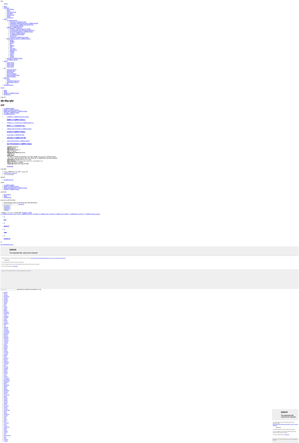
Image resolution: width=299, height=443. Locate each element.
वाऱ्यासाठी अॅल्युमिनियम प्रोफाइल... (16, 132)
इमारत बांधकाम (10, 72)
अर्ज (4, 68)
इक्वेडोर (11, 40)
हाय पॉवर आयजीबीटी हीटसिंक (16, 26)
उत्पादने (5, 19)
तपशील (11, 166)
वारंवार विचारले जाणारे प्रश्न (13, 81)
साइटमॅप (30, 212)
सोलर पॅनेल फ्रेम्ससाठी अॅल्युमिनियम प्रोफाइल (19, 144)
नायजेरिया (12, 53)
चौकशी (8, 166)
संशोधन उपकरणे (10, 64)
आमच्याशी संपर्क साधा (8, 85)
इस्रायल (12, 55)
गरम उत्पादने (24, 212)
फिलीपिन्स (12, 41)
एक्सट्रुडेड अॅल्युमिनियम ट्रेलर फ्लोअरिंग (58, 214)
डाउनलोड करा (10, 17)
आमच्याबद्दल (6, 8)
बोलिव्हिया (12, 46)
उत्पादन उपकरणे (10, 62)
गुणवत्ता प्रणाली (10, 67)
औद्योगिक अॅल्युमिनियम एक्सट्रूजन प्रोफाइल (20, 29)
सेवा (8, 83)
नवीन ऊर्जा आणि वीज (11, 69)
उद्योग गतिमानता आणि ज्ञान (13, 82)
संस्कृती (8, 16)
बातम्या (8, 79)
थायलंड (11, 54)
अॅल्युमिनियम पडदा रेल (12, 60)
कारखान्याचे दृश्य (10, 15)
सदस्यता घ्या (21, 204)
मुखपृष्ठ (5, 6)
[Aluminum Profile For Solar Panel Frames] (18, 141)
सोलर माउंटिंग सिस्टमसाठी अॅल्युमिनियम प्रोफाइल (21, 32)
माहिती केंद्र (6, 78)
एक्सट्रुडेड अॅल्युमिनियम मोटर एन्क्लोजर (19, 37)
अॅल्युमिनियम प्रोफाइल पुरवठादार (92, 214)
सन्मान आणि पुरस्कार (11, 12)
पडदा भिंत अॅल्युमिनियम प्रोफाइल (14, 58)
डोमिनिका (12, 51)
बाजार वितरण (10, 13)
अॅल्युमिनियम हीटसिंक (12, 20)
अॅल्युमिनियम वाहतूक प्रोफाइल (17, 34)
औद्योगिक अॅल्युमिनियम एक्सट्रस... (16, 120)
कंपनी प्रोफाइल (10, 9)
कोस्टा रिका (12, 48)
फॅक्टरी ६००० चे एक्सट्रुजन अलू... (16, 126)
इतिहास (8, 10)
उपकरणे (5, 61)
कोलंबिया (12, 57)
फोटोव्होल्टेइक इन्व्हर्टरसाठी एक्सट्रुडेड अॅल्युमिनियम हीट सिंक (24, 23)
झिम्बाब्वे (11, 43)
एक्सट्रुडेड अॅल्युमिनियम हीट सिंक (18, 22)
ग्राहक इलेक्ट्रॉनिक (11, 76)
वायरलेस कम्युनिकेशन (12, 74)
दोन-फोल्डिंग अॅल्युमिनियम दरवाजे (41, 214)
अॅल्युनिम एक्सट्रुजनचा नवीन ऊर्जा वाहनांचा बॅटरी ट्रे (22, 30)
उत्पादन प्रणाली (10, 65)
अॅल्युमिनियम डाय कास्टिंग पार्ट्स (8, 214)
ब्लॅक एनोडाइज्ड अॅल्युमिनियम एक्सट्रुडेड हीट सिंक (21, 24)
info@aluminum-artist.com (10, 173)
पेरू (11, 44)
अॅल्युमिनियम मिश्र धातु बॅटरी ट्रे (76, 214)
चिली (11, 47)
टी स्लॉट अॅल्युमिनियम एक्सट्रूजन (24, 214)
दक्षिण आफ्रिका (13, 50)
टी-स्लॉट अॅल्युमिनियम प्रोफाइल (17, 33)
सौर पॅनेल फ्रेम (13, 36)
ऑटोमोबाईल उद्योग (11, 71)
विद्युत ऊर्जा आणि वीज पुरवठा (13, 75)
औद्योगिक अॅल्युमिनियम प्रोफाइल (14, 27)
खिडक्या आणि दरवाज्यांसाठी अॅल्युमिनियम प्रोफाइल (18, 39)
